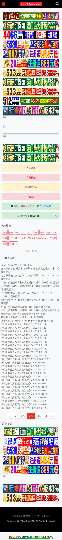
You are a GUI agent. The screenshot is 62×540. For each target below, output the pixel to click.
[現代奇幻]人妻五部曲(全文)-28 (17, 390)
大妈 (48, 232)
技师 (36, 232)
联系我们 (46, 515)
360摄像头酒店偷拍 (37, 238)
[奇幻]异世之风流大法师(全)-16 (17, 348)
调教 (17, 232)
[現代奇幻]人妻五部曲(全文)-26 (17, 393)
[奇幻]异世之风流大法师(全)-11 (17, 334)
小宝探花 (52, 238)
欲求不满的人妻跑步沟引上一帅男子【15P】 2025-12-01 (30, 275)
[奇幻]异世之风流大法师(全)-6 (17, 369)
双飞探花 (13, 243)
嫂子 (42, 232)
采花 (23, 238)
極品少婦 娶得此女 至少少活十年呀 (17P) (22, 320)
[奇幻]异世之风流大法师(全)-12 (17, 341)
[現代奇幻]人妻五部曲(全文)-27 (17, 397)
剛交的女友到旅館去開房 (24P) (17, 317)
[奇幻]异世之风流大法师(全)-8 (17, 331)
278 (23, 415)
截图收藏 (24, 206)
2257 (36, 515)
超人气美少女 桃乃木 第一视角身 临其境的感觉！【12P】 (30, 268)
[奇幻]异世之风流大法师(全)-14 (17, 345)
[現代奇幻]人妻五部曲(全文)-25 (17, 383)
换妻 (5, 243)
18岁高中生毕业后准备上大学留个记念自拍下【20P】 (29, 299)
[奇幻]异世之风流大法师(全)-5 (17, 373)
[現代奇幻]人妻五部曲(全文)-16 (17, 407)
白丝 (30, 232)
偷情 (5, 232)
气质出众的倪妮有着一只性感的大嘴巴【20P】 (25, 282)
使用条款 (17, 515)
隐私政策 (27, 515)
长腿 (5, 238)
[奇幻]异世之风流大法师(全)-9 (17, 338)
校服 (11, 232)
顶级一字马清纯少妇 (11, 265)
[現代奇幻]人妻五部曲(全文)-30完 (18, 359)
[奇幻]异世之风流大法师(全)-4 (17, 327)
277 (16, 415)
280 (39, 415)
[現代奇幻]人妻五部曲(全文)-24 (17, 404)
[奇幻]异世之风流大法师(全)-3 (17, 324)
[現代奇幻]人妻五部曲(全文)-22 (17, 387)
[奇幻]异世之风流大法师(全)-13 (17, 355)
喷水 (17, 238)
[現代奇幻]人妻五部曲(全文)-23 (17, 380)
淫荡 (54, 232)
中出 (11, 238)
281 (47, 415)
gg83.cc (34, 215)
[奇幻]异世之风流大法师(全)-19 (17, 352)
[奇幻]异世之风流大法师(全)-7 (16, 376)
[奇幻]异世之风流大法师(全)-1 (16, 400)
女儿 (23, 232)
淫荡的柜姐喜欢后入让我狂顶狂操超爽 (21, 306)
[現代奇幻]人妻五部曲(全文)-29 (17, 362)
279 (31, 415)
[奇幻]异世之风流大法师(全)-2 (16, 366)
